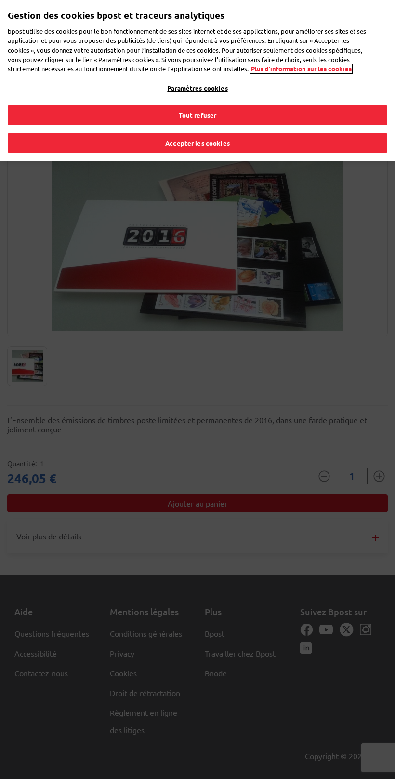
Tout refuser (198, 115)
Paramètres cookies (197, 88)
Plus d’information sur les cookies (301, 69)
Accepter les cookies (197, 143)
